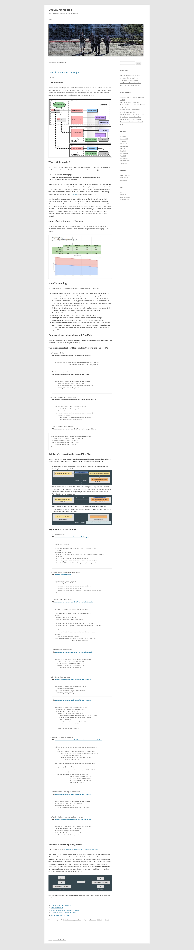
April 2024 (123, 141)
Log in (122, 192)
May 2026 (123, 136)
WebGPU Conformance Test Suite (130, 85)
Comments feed (125, 197)
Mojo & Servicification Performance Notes (65, 910)
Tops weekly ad (124, 97)
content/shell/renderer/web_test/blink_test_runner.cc (73, 700)
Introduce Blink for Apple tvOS (129, 78)
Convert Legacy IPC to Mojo (60, 915)
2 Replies (51, 77)
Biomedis (123, 119)
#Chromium (92, 920)
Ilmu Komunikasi (125, 114)
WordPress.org (124, 199)
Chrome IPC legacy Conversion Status (63, 913)
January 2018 (124, 158)
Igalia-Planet (77, 920)
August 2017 (124, 163)
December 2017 (125, 161)
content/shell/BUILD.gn (63, 575)
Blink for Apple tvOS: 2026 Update (130, 75)
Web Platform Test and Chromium (130, 83)
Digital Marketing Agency (127, 110)
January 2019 (124, 153)
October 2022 (124, 146)
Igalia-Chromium (68, 920)
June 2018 (123, 156)
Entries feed (123, 195)
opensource (123, 180)
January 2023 (124, 144)
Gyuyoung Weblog (60, 10)
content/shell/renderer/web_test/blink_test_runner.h (73, 679)
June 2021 (123, 148)
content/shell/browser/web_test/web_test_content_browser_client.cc (78, 740)
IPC (98, 920)
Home (50, 19)
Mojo (75, 194)
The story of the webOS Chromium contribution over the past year (131, 121)
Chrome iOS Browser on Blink (129, 80)
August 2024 (124, 139)
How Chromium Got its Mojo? (63, 72)
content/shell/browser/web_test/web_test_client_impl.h (74, 602)
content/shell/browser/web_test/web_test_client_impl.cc (74, 652)
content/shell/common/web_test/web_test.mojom (72, 537)
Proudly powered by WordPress (57, 940)
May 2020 (123, 151)
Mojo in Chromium (57, 908)
